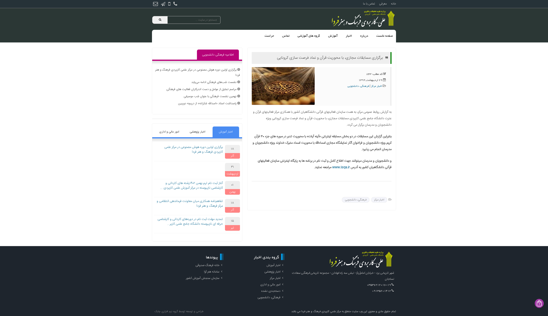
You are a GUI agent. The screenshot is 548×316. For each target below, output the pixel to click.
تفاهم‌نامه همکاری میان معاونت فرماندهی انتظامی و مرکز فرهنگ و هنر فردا (190, 204)
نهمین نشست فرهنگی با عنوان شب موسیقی (210, 96)
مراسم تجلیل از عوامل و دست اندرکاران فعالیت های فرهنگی (201, 89)
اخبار (349, 36)
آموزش (333, 36)
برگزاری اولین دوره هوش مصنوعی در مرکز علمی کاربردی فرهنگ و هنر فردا (193, 149)
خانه (393, 3)
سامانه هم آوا (211, 271)
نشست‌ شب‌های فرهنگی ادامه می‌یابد (214, 82)
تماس (285, 36)
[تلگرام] (163, 4)
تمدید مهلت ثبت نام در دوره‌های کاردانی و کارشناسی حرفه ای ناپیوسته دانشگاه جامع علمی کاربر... (190, 222)
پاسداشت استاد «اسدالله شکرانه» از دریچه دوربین (207, 103)
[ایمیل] (155, 4)
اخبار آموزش (226, 131)
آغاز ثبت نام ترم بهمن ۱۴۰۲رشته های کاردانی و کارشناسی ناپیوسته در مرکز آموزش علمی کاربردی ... (191, 186)
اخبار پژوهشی (197, 131)
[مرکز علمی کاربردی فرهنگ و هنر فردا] (364, 19)
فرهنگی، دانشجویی (358, 86)
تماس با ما (369, 3)
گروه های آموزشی (309, 36)
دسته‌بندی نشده (270, 291)
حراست (269, 36)
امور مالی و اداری (169, 131)
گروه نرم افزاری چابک (166, 311)
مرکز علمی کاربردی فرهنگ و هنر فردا (320, 311)
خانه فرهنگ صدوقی (207, 265)
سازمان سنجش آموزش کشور (202, 278)
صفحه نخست (384, 36)
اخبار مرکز (376, 86)
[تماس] (175, 4)
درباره (364, 36)
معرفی (383, 3)
